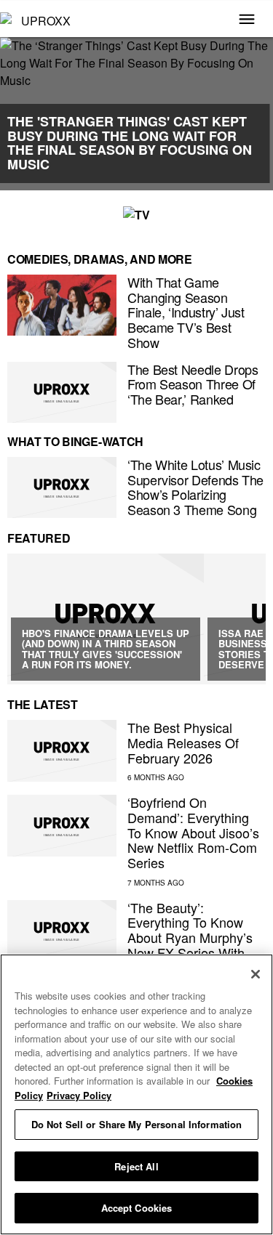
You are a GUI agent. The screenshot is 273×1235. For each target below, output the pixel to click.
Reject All (136, 1166)
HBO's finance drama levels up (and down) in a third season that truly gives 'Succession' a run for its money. (105, 648)
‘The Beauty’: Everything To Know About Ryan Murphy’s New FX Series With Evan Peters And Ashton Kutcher (190, 945)
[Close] (256, 974)
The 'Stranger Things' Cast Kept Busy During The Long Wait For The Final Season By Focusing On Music (129, 143)
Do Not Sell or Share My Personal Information (136, 1124)
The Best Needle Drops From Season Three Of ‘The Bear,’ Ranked (192, 384)
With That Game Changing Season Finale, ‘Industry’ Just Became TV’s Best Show (186, 312)
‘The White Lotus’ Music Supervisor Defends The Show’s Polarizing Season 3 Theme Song (195, 487)
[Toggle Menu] (247, 20)
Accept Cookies (137, 1208)
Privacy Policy (79, 1095)
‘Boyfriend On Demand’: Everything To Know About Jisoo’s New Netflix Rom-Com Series (193, 832)
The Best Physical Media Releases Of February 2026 (183, 742)
